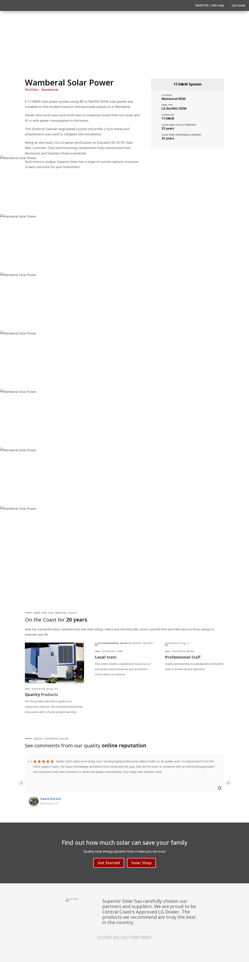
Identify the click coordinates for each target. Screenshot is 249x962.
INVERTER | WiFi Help (209, 5)
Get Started (109, 862)
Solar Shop (141, 862)
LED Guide (238, 5)
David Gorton (50, 799)
